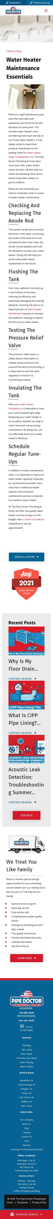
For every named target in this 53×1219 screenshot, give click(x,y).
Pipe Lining (27, 1049)
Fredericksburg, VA (26, 1084)
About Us (26, 1124)
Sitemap (26, 1145)
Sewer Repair (26, 1053)
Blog (26, 1128)
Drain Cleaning (26, 1062)
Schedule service (26, 1214)
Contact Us (26, 1136)
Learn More (25, 958)
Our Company (26, 1119)
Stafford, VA (26, 1101)
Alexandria (14, 2)
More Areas (26, 1105)
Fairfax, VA (26, 1093)
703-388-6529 (26, 1012)
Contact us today (32, 519)
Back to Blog (14, 51)
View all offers (25, 557)
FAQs (26, 1141)
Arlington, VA (26, 1089)
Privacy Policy (39, 1202)
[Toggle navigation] (46, 10)
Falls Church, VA (26, 1097)
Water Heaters (26, 1066)
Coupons (26, 1132)
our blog (27, 815)
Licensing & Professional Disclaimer (26, 1149)
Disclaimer (22, 1202)
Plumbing (26, 1045)
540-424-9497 (26, 1020)
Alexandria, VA (26, 1080)
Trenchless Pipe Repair (26, 1058)
